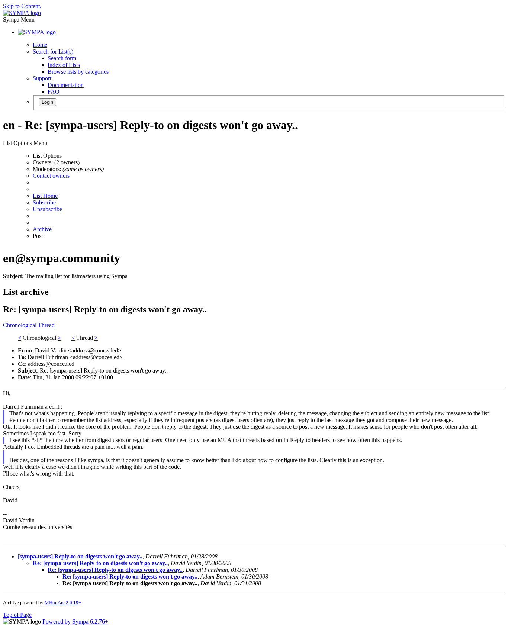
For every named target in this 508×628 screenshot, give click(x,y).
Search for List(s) (53, 51)
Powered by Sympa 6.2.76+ (75, 621)
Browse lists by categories (78, 71)
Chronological (20, 325)
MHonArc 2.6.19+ (63, 602)
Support (42, 78)
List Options (47, 155)
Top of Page (17, 615)
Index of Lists (64, 65)
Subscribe (44, 202)
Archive (42, 229)
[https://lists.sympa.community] (22, 13)
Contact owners (51, 176)
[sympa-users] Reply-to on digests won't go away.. (80, 556)
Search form (62, 58)
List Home (45, 196)
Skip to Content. (22, 6)
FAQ (54, 91)
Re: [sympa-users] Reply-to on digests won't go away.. (100, 563)
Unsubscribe (47, 209)
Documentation (66, 85)
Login (47, 102)
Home (40, 45)
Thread (47, 325)
